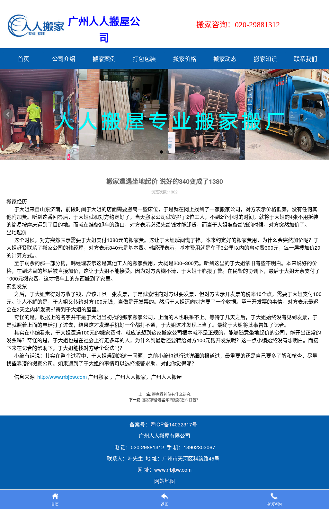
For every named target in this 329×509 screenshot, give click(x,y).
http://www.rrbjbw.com (62, 376)
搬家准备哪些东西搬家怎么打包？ (171, 399)
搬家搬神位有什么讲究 (171, 394)
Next (321, 114)
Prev (8, 114)
